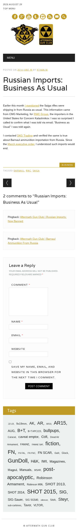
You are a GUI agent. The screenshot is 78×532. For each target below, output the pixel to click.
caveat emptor (28, 437)
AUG (11, 431)
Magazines (57, 461)
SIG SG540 (31, 499)
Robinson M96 (35, 484)
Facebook (15, 16)
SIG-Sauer (15, 499)
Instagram (43, 16)
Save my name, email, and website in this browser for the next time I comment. (36, 372)
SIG (63, 491)
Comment (20, 284)
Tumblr (36, 16)
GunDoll (17, 461)
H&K (34, 461)
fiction (52, 443)
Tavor (27, 505)
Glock (65, 453)
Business (67, 164)
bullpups (51, 430)
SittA (53, 499)
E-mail (57, 16)
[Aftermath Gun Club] (39, 44)
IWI (44, 461)
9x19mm (21, 423)
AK (31, 423)
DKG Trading (25, 135)
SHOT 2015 (41, 491)
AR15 (60, 423)
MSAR (37, 470)
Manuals (25, 470)
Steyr (63, 499)
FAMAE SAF (37, 444)
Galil (57, 453)
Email (17, 335)
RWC (28, 170)
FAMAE (24, 444)
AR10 (48, 424)
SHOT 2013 (55, 484)
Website (18, 349)
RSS (50, 16)
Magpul (12, 469)
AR (40, 423)
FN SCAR (45, 453)
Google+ (22, 16)
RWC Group (41, 114)
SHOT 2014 (16, 492)
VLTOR (38, 505)
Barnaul (19, 170)
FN (11, 452)
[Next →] (70, 183)
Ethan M (42, 69)
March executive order (21, 144)
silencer (44, 500)
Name (17, 321)
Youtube (29, 16)
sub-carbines (14, 505)
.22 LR (11, 424)
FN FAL (21, 453)
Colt (44, 437)
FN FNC (31, 453)
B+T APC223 (34, 431)
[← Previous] (7, 183)
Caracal (12, 437)
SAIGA (36, 170)
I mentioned (32, 105)
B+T (21, 430)
